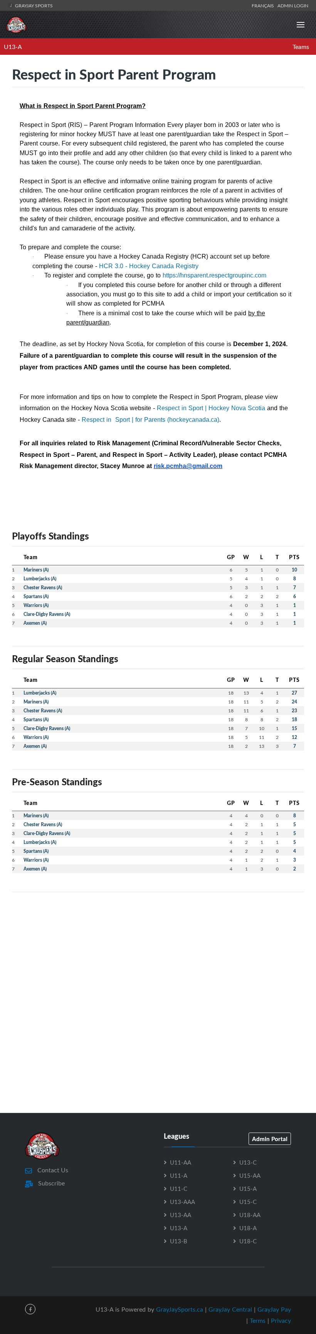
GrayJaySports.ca (179, 1309)
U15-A (248, 1188)
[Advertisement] (158, 952)
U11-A (178, 1175)
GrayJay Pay (274, 1309)
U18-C (248, 1241)
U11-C (178, 1188)
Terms (258, 1320)
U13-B (178, 1241)
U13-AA (180, 1215)
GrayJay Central (230, 1309)
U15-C (248, 1202)
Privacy (281, 1320)
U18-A (248, 1228)
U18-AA (250, 1215)
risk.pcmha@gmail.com (188, 466)
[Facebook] (30, 1309)
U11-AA (180, 1162)
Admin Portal (269, 1138)
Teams (300, 46)
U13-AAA (182, 1202)
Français (264, 5)
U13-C (248, 1162)
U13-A (13, 46)
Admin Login (292, 5)
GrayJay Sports (33, 5)
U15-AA (250, 1175)
